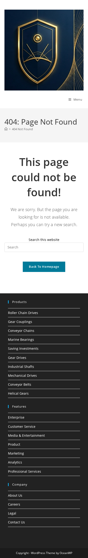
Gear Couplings (20, 321)
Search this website (44, 239)
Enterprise (16, 417)
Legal (12, 513)
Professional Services (24, 471)
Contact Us (16, 522)
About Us (15, 495)
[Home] (6, 129)
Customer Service (21, 426)
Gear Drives (17, 357)
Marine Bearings (21, 339)
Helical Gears (18, 393)
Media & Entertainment (26, 435)
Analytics (15, 462)
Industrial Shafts (21, 366)
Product (14, 444)
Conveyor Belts (19, 384)
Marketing (16, 453)
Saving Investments (23, 348)
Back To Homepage (44, 266)
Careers (14, 504)
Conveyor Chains (21, 330)
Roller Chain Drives (23, 312)
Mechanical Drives (22, 375)
